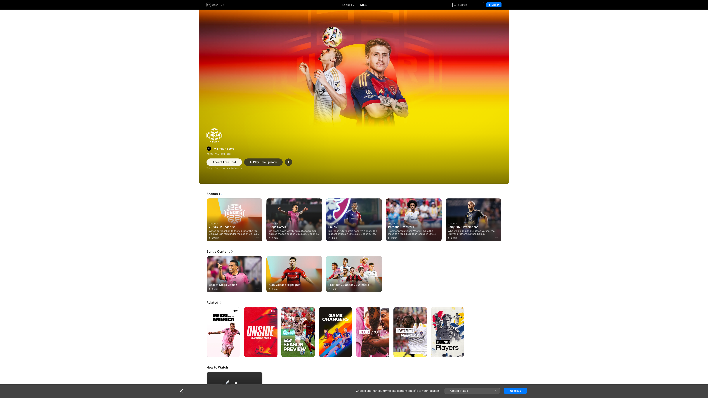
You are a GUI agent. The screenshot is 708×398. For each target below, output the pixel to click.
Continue (515, 390)
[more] (257, 237)
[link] (219, 251)
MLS (363, 5)
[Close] (181, 390)
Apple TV (348, 5)
